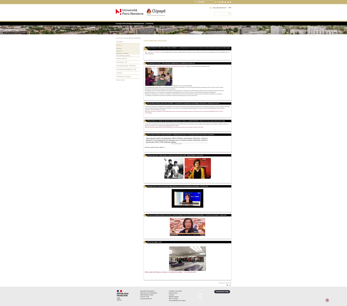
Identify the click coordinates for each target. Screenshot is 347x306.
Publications (119, 48)
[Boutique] (225, 2)
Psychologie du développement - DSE (126, 69)
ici (163, 147)
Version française (120, 38)
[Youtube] (228, 2)
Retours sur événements (135, 38)
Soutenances (119, 50)
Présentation (119, 41)
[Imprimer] (227, 285)
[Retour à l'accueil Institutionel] (122, 295)
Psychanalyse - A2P (121, 62)
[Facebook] (215, 2)
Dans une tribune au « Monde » (152, 52)
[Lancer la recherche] (229, 14)
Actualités (126, 38)
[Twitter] (217, 2)
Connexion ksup (222, 291)
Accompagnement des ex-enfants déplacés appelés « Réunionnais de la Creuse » (165, 66)
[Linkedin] (219, 2)
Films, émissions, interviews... (123, 55)
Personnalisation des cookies (177, 300)
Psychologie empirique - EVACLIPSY (126, 65)
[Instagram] (222, 2)
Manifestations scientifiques (122, 53)
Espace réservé (120, 80)
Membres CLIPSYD (121, 58)
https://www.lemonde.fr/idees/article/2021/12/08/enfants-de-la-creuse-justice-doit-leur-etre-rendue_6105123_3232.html (174, 127)
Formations (119, 73)
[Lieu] (230, 2)
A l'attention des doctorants (123, 76)
